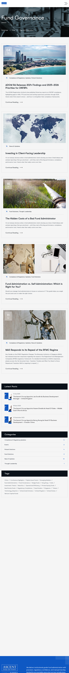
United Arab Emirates (26, 491)
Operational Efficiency (33, 485)
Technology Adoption (11, 491)
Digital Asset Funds (32, 480)
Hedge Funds (36, 483)
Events (34, 444)
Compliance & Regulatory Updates (20, 78)
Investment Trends (10, 485)
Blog (13, 30)
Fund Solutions (13, 211)
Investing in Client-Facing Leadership (25, 153)
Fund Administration (11, 483)
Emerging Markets (45, 480)
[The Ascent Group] (4, 3)
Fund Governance (24, 483)
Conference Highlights (17, 480)
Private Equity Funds (48, 485)
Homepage (4, 30)
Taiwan (55, 488)
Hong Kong (45, 483)
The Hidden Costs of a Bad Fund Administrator (30, 218)
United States (51, 491)
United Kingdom (40, 491)
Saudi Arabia (38, 488)
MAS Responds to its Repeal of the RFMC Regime (31, 350)
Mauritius (21, 485)
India (51, 483)
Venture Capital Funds (11, 493)
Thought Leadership (25, 211)
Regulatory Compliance (25, 488)
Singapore (47, 488)
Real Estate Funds (10, 488)
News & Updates (14, 146)
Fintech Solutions (36, 78)
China (6, 480)
